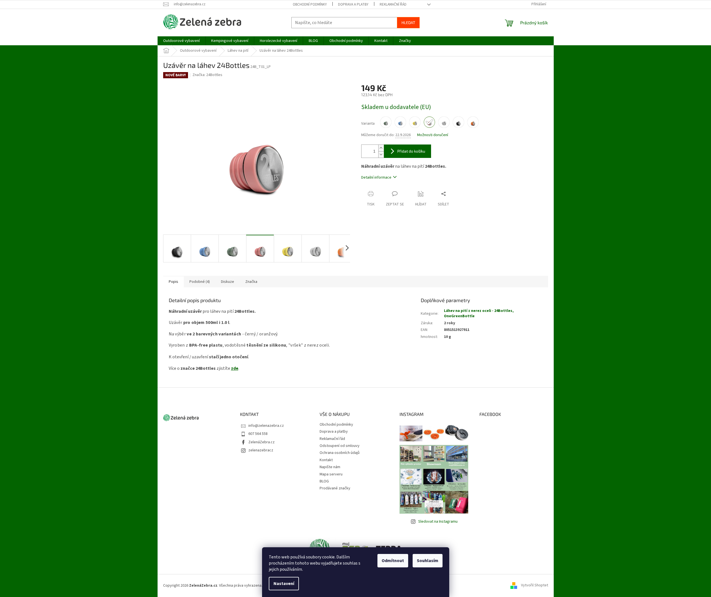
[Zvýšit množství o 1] (381, 148)
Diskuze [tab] (227, 282)
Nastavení (284, 584)
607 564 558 (258, 434)
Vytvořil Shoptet (534, 585)
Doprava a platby (353, 4)
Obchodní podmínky (310, 4)
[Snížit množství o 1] (381, 154)
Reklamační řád (393, 4)
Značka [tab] (251, 282)
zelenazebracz (260, 450)
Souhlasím (427, 561)
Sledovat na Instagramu (438, 521)
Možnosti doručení (432, 135)
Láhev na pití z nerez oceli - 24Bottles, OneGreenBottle (479, 313)
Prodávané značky (335, 488)
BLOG (324, 481)
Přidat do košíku (411, 151)
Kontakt (326, 460)
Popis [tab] (173, 282)
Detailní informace (376, 177)
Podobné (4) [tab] (199, 282)
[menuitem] (181, 40)
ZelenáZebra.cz (261, 442)
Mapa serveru (331, 474)
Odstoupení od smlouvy (340, 446)
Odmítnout (393, 561)
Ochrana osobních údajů (340, 453)
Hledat (408, 22)
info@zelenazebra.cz (266, 425)
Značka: (207, 75)
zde (234, 368)
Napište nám (330, 467)
